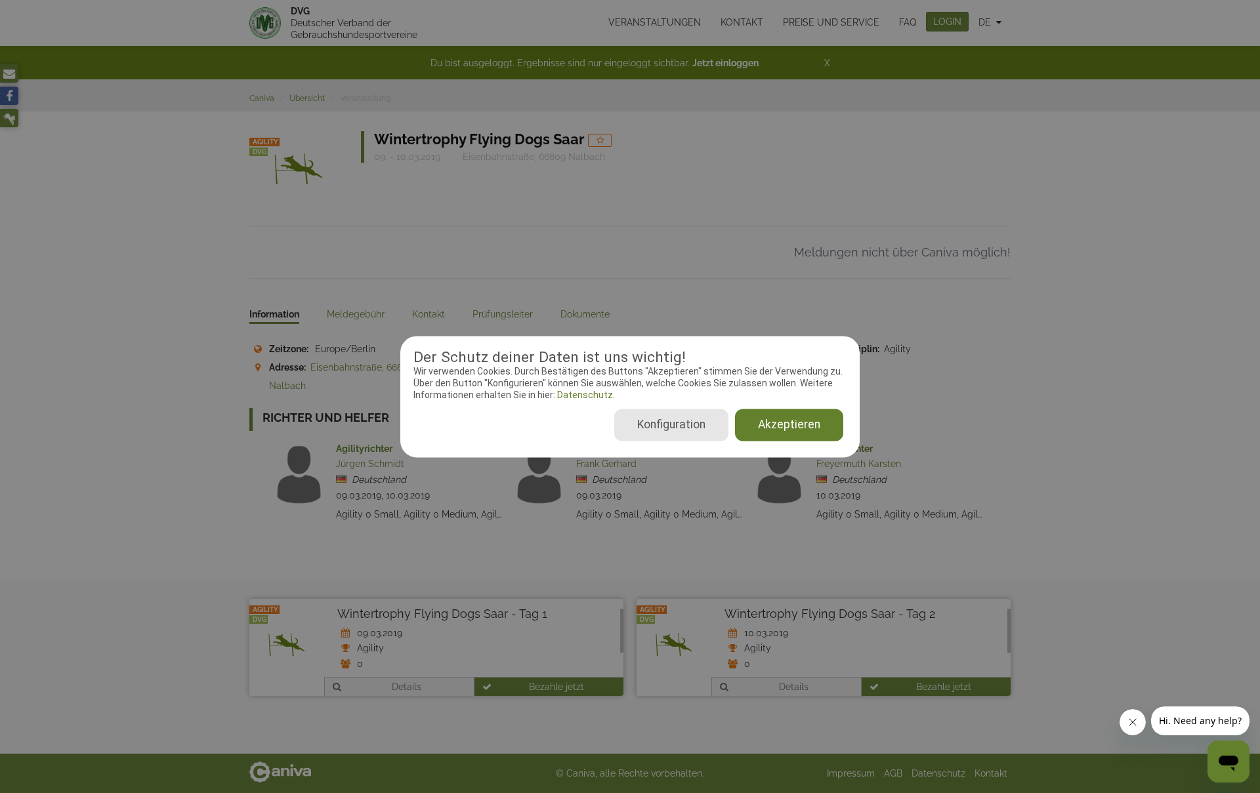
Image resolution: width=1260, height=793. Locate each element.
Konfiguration (671, 424)
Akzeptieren (789, 424)
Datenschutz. (585, 395)
